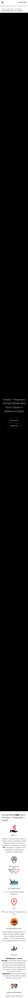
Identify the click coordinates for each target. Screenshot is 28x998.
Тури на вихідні (18, 8)
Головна (3, 8)
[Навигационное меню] (2, 2)
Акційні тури (10, 8)
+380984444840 (22, 2)
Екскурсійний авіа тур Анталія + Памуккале (12, 10)
